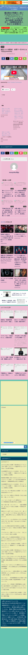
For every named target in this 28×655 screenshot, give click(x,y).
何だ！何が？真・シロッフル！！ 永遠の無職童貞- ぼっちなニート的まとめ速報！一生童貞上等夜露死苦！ (13, 506)
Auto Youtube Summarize (15, 82)
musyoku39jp (14, 172)
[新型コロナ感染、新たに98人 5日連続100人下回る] (7, 136)
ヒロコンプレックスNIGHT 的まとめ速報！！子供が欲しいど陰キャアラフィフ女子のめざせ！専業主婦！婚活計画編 (13, 594)
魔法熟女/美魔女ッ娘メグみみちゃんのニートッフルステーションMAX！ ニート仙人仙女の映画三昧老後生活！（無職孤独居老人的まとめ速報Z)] (13, 479)
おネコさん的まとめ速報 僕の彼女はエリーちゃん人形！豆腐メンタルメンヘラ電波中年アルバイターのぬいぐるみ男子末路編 (13, 466)
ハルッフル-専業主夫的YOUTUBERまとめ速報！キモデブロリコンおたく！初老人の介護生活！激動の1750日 (13, 527)
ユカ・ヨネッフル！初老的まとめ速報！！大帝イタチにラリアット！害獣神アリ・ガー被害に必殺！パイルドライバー (13, 545)
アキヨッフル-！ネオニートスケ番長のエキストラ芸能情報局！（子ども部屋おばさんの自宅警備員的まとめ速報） (13, 566)
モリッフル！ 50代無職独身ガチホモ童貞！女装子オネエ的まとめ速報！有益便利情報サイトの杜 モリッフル (14, 579)
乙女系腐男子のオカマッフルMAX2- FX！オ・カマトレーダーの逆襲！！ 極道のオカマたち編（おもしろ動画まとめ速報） (13, 473)
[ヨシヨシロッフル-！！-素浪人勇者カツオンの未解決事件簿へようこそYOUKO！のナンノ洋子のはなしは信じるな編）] (13, 573)
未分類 (2, 46)
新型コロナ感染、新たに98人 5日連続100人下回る (6, 134)
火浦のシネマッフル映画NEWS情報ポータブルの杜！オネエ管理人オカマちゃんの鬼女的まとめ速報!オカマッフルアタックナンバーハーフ (13, 539)
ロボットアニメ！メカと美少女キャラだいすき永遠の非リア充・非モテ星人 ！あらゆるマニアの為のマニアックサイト (13, 521)
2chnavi (3, 407)
